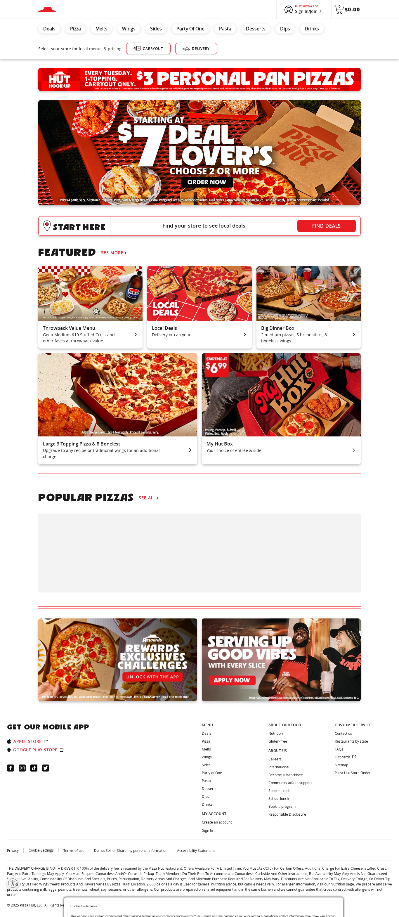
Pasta (225, 28)
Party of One (190, 28)
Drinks (312, 28)
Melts (101, 28)
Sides (156, 28)
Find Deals (326, 226)
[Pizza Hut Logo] (47, 9)
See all (147, 497)
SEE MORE (112, 252)
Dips (285, 28)
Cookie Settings (41, 850)
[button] (199, 226)
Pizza (75, 28)
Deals (49, 28)
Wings (129, 28)
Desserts (256, 28)
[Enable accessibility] (13, 883)
